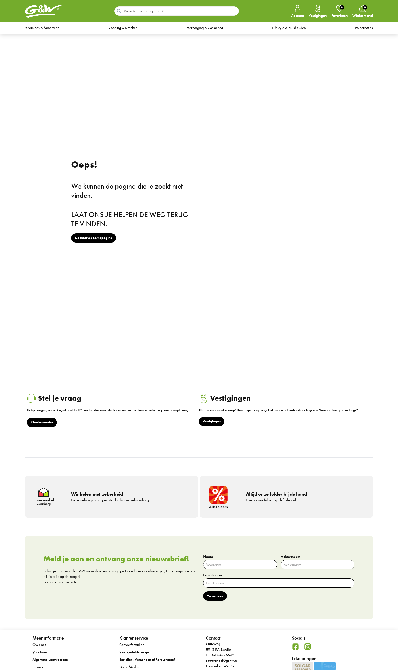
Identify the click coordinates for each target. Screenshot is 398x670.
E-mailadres (212, 575)
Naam (208, 556)
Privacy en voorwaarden (61, 582)
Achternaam (290, 556)
